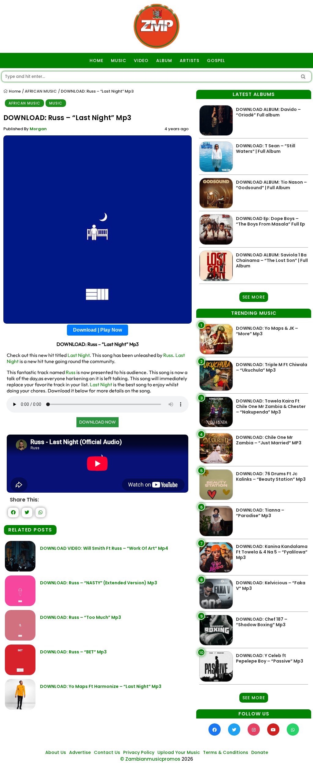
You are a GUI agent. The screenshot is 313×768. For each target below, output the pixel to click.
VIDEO (141, 60)
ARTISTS (189, 60)
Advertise (80, 752)
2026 (187, 759)
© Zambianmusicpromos (150, 759)
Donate (259, 752)
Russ (168, 355)
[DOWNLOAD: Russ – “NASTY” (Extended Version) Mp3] (20, 604)
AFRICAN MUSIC (41, 91)
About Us (55, 752)
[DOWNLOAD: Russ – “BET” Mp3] (20, 673)
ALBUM (164, 60)
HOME (96, 60)
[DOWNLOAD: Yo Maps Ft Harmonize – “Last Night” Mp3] (20, 708)
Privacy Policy (138, 752)
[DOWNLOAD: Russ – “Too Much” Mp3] (20, 638)
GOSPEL (216, 60)
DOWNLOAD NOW (97, 422)
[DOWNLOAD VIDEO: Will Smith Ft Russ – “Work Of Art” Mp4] (20, 569)
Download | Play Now (97, 330)
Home (14, 91)
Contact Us (107, 752)
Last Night (79, 355)
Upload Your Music (178, 752)
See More (253, 297)
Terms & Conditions (225, 752)
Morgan (38, 129)
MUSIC (118, 60)
